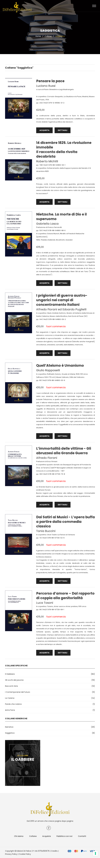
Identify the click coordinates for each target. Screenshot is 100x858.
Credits (54, 851)
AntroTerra (10, 710)
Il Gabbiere (10, 674)
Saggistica (9, 733)
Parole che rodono (13, 704)
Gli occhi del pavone (14, 680)
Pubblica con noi (64, 836)
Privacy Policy (11, 854)
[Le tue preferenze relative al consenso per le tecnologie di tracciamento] (95, 853)
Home (38, 36)
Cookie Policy (25, 854)
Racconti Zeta (11, 686)
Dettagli (62, 130)
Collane (48, 36)
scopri (22, 764)
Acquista (44, 130)
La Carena (9, 698)
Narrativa (9, 727)
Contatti (82, 836)
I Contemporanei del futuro (17, 692)
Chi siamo (18, 836)
